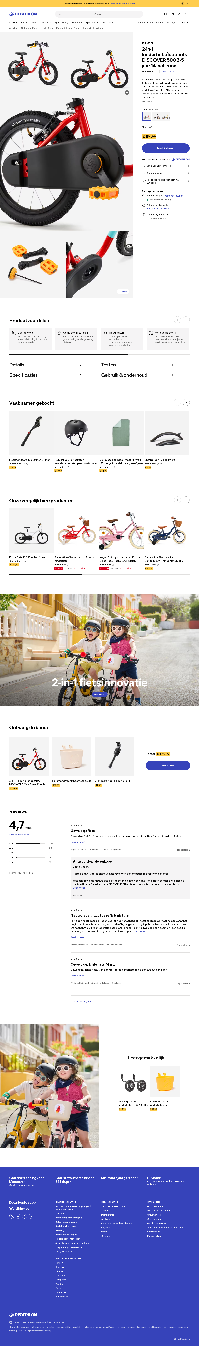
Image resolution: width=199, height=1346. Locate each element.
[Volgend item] (186, 319)
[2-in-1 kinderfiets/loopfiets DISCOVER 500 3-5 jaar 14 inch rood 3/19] (66, 164)
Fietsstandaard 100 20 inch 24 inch (29, 459)
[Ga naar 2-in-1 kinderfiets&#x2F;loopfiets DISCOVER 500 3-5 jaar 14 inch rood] (29, 756)
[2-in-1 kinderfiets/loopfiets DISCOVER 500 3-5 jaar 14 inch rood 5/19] (99, 264)
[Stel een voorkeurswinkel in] (165, 14)
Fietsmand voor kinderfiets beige (71, 780)
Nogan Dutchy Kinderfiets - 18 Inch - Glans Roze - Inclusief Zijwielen (121, 559)
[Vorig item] (177, 319)
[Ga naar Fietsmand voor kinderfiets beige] (71, 756)
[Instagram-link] (24, 1216)
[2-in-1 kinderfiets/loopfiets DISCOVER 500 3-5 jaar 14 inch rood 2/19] (33, 65)
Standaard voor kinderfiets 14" (113, 780)
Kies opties (168, 765)
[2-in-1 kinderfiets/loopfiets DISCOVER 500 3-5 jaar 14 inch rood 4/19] (33, 264)
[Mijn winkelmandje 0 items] (186, 14)
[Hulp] (172, 14)
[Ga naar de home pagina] (23, 14)
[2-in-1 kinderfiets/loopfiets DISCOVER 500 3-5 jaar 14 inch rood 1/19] (99, 65)
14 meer (123, 292)
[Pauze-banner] (182, 3)
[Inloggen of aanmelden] (179, 14)
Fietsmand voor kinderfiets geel (159, 1103)
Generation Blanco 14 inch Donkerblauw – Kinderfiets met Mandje (163, 559)
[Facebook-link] (11, 1216)
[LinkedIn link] (31, 1216)
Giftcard (183, 22)
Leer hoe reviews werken (21, 873)
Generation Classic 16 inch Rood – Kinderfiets (74, 559)
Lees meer (79, 887)
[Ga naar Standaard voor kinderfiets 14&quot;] (114, 756)
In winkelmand (165, 148)
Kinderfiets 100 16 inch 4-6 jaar (27, 557)
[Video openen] (127, 92)
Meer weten (99, 694)
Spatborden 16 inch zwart (160, 459)
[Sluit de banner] (187, 3)
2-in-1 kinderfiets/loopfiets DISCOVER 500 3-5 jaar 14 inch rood (27, 782)
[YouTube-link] (18, 1216)
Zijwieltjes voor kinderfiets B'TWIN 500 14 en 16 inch (134, 1103)
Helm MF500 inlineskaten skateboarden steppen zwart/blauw (75, 461)
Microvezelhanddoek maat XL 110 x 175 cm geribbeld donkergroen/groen (122, 461)
